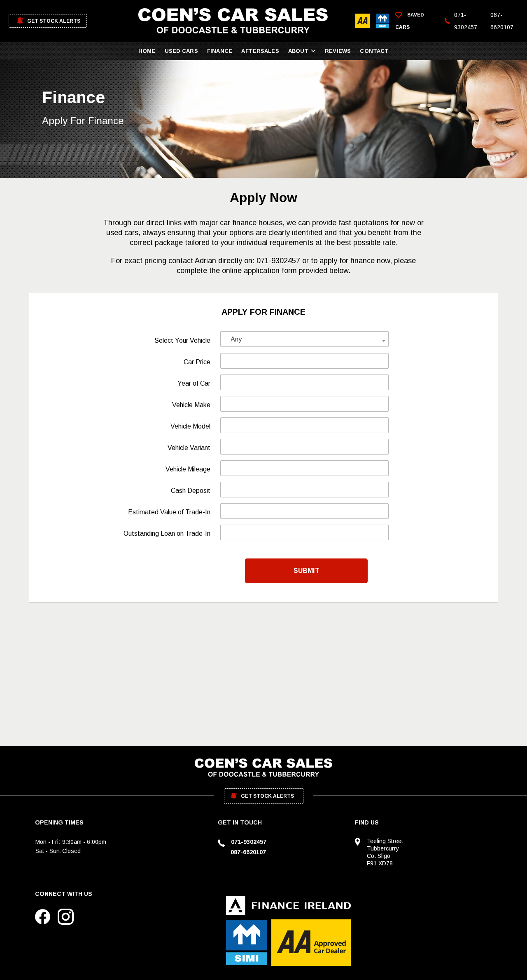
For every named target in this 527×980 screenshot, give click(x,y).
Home (147, 51)
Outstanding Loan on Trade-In (167, 533)
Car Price (197, 361)
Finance (219, 51)
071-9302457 (465, 21)
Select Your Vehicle (182, 340)
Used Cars (181, 51)
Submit (306, 570)
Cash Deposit (190, 490)
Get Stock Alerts (53, 20)
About (298, 51)
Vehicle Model (190, 426)
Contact (374, 51)
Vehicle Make (191, 404)
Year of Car (193, 383)
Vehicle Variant (189, 447)
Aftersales (260, 51)
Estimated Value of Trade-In (169, 512)
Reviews (338, 51)
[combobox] (304, 339)
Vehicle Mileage (188, 469)
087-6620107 (501, 21)
